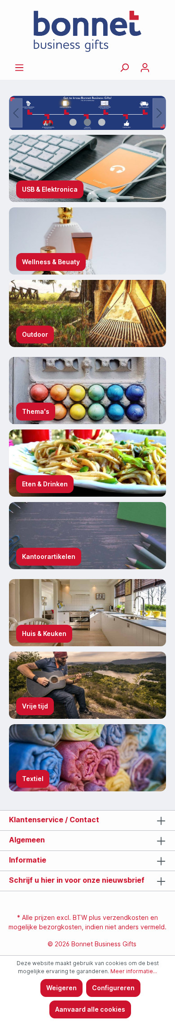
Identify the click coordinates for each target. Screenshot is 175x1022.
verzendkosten (126, 917)
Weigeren (61, 988)
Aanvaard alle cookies (90, 1009)
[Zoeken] (124, 67)
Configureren (113, 988)
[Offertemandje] (160, 64)
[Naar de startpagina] (87, 31)
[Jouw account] (145, 67)
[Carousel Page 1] (73, 122)
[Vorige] (15, 113)
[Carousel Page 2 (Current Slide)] (87, 122)
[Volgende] (159, 113)
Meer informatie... (133, 971)
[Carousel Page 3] (101, 122)
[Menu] (19, 67)
